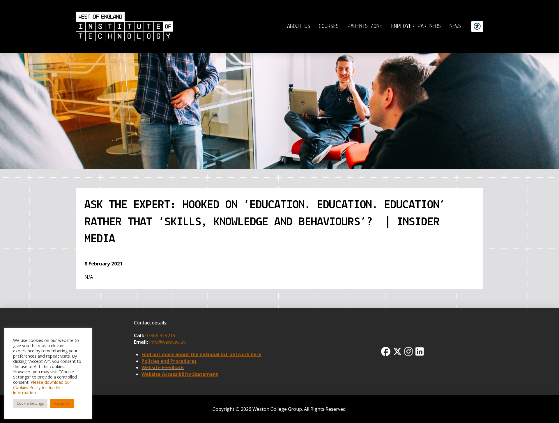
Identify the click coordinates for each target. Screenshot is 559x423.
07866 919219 (160, 335)
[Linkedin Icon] (419, 351)
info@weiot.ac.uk (167, 342)
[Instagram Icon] (408, 351)
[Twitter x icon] (397, 351)
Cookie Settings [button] (30, 403)
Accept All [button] (62, 403)
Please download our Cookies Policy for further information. (42, 387)
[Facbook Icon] (386, 351)
